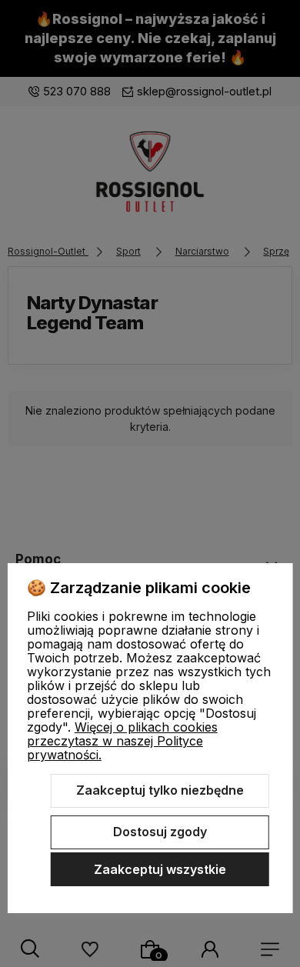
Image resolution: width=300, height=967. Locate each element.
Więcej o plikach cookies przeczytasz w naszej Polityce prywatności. (122, 740)
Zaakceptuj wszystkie (160, 869)
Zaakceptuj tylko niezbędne (160, 790)
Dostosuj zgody (160, 831)
